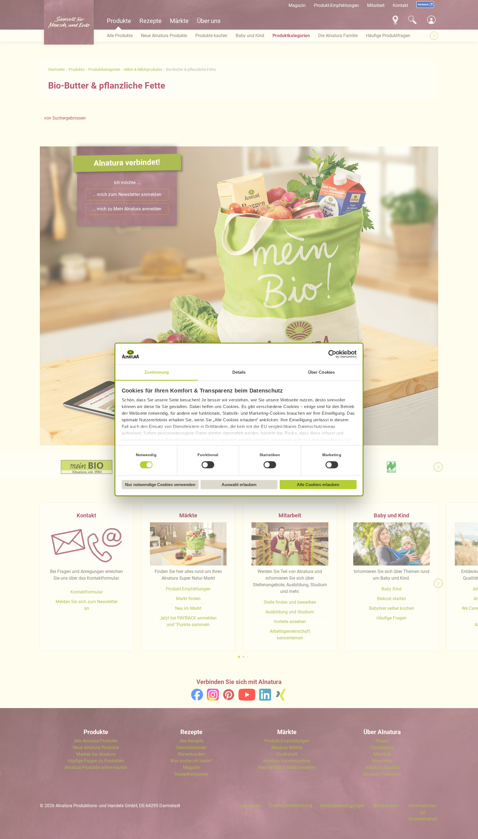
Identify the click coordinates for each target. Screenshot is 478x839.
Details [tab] (239, 372)
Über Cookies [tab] (321, 372)
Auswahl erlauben (239, 484)
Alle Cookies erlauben (318, 484)
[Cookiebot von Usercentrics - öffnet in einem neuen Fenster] (332, 354)
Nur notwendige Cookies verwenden (160, 484)
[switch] (208, 465)
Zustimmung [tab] (156, 372)
